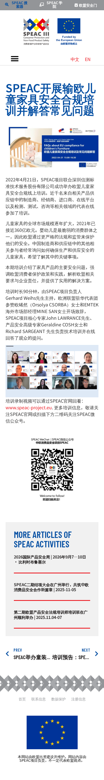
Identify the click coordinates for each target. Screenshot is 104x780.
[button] (14, 59)
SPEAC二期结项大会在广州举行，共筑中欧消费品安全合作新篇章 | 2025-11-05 (51, 586)
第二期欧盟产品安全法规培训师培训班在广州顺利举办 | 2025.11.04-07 (51, 614)
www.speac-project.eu (29, 407)
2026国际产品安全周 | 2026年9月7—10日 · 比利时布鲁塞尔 (50, 559)
